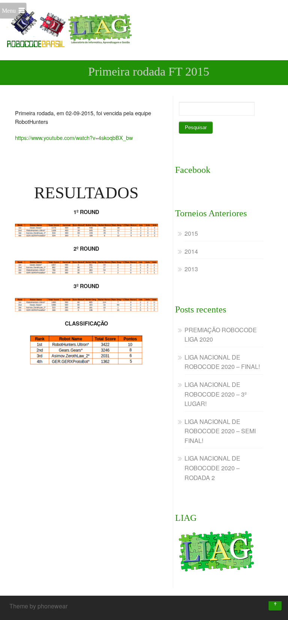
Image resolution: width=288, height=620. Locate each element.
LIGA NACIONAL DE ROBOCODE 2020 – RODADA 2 (212, 468)
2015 (191, 233)
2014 (191, 251)
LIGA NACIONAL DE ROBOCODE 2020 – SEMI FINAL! (220, 431)
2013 (191, 269)
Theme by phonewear (38, 606)
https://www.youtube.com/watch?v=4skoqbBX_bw (74, 137)
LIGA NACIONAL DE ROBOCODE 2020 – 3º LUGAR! (215, 394)
